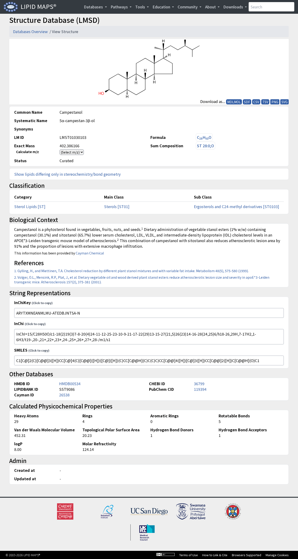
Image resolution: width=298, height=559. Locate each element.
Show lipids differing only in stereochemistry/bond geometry (67, 174)
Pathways (120, 7)
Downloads (233, 7)
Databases (94, 7)
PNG (274, 101)
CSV (256, 101)
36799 (199, 383)
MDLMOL (234, 101)
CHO (204, 137)
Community (188, 7)
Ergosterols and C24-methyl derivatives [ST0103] (236, 206)
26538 (64, 395)
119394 (200, 389)
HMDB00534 (70, 383)
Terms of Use (188, 555)
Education (161, 7)
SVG (284, 101)
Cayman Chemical (90, 253)
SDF (247, 101)
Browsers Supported (246, 555)
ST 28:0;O (205, 145)
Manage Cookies (277, 555)
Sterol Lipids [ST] (29, 206)
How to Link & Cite (214, 555)
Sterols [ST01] (116, 206)
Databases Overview (31, 31)
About (211, 7)
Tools (140, 7)
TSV (265, 101)
